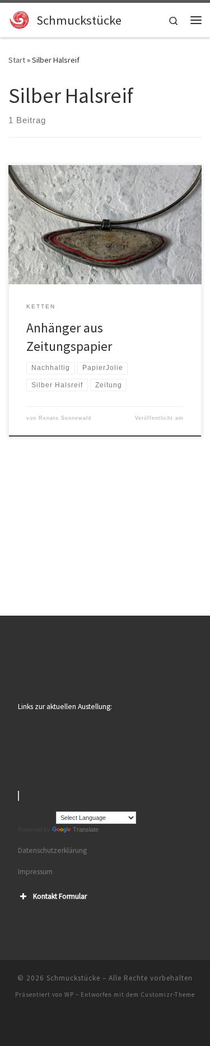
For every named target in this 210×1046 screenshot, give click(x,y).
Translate (86, 829)
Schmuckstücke (73, 978)
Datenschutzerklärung (52, 850)
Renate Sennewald (65, 418)
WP (69, 994)
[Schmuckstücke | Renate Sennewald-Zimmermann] (20, 18)
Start (16, 60)
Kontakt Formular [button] (60, 896)
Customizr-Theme (168, 994)
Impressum (35, 871)
